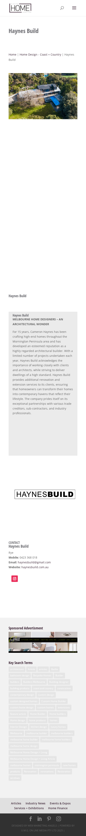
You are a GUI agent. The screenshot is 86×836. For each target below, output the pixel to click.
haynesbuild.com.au (35, 567)
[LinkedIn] (39, 819)
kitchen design (39, 726)
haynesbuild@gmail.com (34, 562)
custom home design (21, 707)
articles (43, 669)
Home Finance (58, 808)
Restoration (64, 771)
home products (37, 720)
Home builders (57, 714)
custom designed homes (23, 701)
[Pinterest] (49, 819)
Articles (16, 803)
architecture (17, 669)
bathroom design (19, 675)
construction (64, 688)
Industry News (35, 803)
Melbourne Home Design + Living (28, 752)
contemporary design (22, 694)
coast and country (43, 688)
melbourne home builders (56, 739)
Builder (59, 675)
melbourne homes (20, 765)
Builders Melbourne (34, 682)
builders (14, 682)
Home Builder (37, 714)
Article (31, 669)
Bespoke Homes (42, 675)
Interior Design (18, 726)
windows (15, 778)
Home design (17, 720)
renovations (47, 771)
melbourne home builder (24, 739)
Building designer (59, 682)
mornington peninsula (47, 765)
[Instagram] (58, 819)
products (15, 771)
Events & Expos (60, 803)
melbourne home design (23, 746)
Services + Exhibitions (29, 808)
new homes (69, 765)
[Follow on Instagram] (14, 578)
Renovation (30, 771)
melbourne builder (36, 733)
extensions (64, 707)
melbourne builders (62, 733)
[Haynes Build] (43, 119)
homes (53, 720)
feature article (18, 714)
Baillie (54, 669)
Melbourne (16, 733)
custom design (46, 694)
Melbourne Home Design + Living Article (32, 758)
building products (19, 688)
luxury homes (58, 726)
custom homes (45, 707)
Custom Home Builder (53, 701)
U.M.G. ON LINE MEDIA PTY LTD (39, 830)
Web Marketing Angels (42, 825)
